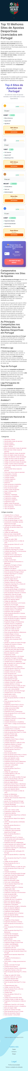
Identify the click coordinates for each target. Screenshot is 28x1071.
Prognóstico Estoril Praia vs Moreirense (15, 784)
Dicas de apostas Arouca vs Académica (15, 1006)
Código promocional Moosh (12, 620)
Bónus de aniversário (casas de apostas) (15, 448)
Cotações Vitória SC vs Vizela (12, 672)
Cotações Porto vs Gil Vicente (12, 692)
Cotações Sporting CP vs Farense (13, 837)
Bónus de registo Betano (11, 782)
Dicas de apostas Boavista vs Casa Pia (14, 785)
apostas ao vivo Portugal (11, 604)
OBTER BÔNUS (14, 132)
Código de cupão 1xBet (10, 539)
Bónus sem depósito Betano (12, 599)
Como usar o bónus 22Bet (11, 946)
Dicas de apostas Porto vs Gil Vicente (14, 713)
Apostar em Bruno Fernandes (12, 547)
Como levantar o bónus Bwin (12, 1014)
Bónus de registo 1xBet (10, 1008)
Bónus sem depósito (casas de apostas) (15, 456)
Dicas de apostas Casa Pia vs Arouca (14, 668)
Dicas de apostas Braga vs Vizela (13, 520)
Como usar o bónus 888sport (12, 746)
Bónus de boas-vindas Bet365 (12, 534)
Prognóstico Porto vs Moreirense (13, 711)
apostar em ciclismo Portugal (12, 1009)
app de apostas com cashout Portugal (14, 663)
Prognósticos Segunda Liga (11, 680)
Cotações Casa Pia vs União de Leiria (14, 742)
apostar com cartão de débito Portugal (15, 777)
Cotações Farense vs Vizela (11, 759)
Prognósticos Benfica (10, 813)
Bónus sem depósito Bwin (11, 978)
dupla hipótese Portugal (10, 678)
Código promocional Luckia (11, 890)
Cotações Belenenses (10, 741)
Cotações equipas (9, 477)
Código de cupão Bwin (10, 601)
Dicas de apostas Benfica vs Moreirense (15, 616)
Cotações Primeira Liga (10, 734)
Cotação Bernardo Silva (10, 985)
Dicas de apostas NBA (10, 894)
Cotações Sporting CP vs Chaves (13, 573)
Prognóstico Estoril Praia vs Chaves (14, 739)
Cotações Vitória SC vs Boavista (13, 682)
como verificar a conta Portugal (13, 516)
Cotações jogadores (9, 479)
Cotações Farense (9, 737)
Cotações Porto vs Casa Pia (12, 728)
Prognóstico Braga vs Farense (12, 627)
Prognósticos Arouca (10, 716)
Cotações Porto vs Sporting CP (13, 554)
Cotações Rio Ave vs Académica (13, 899)
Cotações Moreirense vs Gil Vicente (14, 656)
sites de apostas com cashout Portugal (15, 844)
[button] (14, 18)
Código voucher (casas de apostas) (14, 463)
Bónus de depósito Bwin (10, 735)
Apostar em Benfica (9, 646)
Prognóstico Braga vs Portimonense (14, 622)
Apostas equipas (8, 443)
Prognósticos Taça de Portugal (12, 594)
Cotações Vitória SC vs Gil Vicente (13, 763)
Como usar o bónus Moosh (11, 630)
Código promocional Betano (12, 909)
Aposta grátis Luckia (10, 694)
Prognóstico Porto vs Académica (13, 666)
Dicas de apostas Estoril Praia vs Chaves (15, 754)
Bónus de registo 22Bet (10, 677)
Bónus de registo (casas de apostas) (14, 455)
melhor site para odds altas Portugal (14, 649)
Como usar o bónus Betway (11, 882)
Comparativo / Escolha (10, 474)
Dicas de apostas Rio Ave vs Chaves (14, 756)
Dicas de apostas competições (12, 484)
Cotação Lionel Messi (10, 897)
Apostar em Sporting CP (11, 896)
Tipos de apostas (9, 506)
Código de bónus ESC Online (12, 828)
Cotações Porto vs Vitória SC (12, 670)
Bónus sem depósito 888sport (12, 902)
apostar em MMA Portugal (11, 580)
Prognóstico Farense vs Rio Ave (13, 970)
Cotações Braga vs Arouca (11, 634)
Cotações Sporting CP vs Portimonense (15, 551)
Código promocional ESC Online (13, 997)
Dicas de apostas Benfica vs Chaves (14, 687)
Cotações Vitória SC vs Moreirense (13, 846)
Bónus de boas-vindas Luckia (12, 940)
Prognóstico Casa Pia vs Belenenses (14, 875)
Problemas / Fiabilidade (10, 494)
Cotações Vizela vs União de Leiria (13, 999)
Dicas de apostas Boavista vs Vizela (14, 803)
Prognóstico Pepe (9, 530)
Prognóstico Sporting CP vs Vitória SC (14, 584)
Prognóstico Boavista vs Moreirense (14, 647)
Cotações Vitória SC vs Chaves (12, 582)
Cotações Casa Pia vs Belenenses (13, 651)
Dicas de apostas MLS (10, 753)
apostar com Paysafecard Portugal (13, 801)
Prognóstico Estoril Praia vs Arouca (14, 704)
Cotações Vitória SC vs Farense (13, 977)
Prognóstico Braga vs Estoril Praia (13, 942)
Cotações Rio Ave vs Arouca (12, 637)
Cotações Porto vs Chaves (11, 515)
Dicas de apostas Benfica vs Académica (15, 787)
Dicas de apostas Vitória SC (12, 518)
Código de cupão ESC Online (12, 975)
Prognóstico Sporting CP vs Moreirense (15, 847)
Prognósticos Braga (9, 849)
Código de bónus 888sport (11, 796)
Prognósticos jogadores (10, 500)
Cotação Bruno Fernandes (11, 980)
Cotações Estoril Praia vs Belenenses (14, 608)
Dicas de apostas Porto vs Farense (13, 913)
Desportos (7, 482)
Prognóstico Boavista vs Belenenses (14, 730)
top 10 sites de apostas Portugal (13, 625)
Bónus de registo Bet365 (11, 877)
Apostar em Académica (10, 696)
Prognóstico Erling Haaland (11, 920)
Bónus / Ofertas (8, 446)
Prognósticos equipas (10, 498)
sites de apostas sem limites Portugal (14, 691)
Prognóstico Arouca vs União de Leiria (14, 685)
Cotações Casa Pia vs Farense (12, 635)
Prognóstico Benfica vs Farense (12, 744)
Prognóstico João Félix (10, 553)
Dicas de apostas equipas (11, 486)
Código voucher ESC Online (11, 987)
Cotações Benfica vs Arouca (12, 684)
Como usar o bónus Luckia (11, 809)
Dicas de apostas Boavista (11, 935)
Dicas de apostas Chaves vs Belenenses (15, 968)
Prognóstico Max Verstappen (12, 611)
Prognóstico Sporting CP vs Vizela (13, 549)
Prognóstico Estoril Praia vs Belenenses (15, 761)
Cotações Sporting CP (10, 878)
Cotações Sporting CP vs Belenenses (14, 606)
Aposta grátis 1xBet (9, 889)
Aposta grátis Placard (10, 709)
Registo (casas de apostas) (11, 503)
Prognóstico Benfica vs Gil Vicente (13, 780)
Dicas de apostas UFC (10, 673)
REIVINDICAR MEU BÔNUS (15, 261)
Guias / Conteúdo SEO (10, 491)
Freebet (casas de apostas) (11, 489)
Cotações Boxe (8, 715)
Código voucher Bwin (10, 560)
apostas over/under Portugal (12, 965)
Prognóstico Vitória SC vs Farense (13, 887)
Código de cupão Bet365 (11, 532)
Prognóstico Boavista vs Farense (13, 921)
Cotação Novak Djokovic (11, 966)
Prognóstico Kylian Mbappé (11, 911)
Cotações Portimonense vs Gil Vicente (14, 727)
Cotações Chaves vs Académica (13, 610)
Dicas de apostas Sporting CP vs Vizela (15, 732)
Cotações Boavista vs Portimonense (14, 591)
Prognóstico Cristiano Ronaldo (12, 525)
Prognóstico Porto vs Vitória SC (13, 597)
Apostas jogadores (9, 444)
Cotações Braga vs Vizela (11, 587)
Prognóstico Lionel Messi (11, 904)
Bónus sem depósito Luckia (11, 758)
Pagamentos (7, 493)
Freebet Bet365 (8, 615)
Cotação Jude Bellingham (11, 944)
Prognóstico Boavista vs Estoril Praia (14, 949)
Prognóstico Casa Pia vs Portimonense (14, 892)
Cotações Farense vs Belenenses (13, 596)
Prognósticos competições (11, 496)
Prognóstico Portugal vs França (13, 565)
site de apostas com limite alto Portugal (15, 660)
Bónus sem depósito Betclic (11, 789)
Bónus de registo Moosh (11, 579)
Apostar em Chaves (9, 990)
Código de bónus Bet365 (11, 861)
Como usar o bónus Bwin (11, 765)
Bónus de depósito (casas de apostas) (14, 453)
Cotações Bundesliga (10, 804)
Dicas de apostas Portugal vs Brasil (14, 572)
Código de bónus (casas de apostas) (14, 458)
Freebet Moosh (8, 939)
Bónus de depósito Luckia (11, 653)
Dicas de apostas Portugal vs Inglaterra (15, 618)
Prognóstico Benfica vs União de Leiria (14, 866)
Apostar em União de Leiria (11, 628)
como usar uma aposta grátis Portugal (14, 873)
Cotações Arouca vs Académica (13, 623)
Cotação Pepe (8, 992)
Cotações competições (10, 475)
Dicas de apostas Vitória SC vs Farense (15, 592)
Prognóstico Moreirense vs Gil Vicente (14, 603)
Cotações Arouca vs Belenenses (13, 661)
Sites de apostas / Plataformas (12, 505)
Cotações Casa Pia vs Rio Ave (12, 577)
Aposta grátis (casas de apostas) (13, 441)
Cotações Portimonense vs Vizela (13, 706)
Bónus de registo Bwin (10, 937)
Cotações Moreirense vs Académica (14, 722)
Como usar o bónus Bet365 (11, 689)
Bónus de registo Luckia (10, 665)
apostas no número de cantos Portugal (15, 642)
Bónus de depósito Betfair (11, 915)
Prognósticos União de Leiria (12, 811)
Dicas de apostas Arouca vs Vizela (13, 1011)
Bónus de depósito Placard (11, 566)
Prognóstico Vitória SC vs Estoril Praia (14, 718)
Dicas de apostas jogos (10, 487)
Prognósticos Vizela (9, 654)
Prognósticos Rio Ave (10, 947)
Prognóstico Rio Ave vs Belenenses (13, 842)
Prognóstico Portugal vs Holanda (13, 658)
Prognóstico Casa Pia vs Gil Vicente (14, 1004)
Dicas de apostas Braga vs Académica (14, 589)
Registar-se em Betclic (10, 568)
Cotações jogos (8, 481)
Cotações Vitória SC (9, 720)
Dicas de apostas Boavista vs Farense (14, 613)
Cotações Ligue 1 (9, 766)
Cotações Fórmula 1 (9, 775)
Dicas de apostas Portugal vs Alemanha (15, 906)
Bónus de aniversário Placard (12, 1013)
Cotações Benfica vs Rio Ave (12, 773)
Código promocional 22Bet (11, 708)
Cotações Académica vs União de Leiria (15, 570)
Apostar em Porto (9, 575)
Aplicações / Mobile (9, 439)
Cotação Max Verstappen (11, 934)
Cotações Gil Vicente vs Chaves (13, 644)
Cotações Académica (10, 871)
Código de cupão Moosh (11, 772)
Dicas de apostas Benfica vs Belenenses (15, 632)
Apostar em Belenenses (10, 794)
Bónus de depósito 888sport (12, 908)
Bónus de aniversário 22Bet (11, 880)
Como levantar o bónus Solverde (13, 675)
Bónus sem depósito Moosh (11, 901)
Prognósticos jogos (9, 501)
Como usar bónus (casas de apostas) (14, 472)
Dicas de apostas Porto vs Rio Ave (13, 989)
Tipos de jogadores (9, 508)
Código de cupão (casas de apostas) (14, 460)
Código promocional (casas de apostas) (15, 462)
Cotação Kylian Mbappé (10, 585)
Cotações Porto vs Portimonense (13, 747)
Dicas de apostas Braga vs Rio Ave (13, 778)
